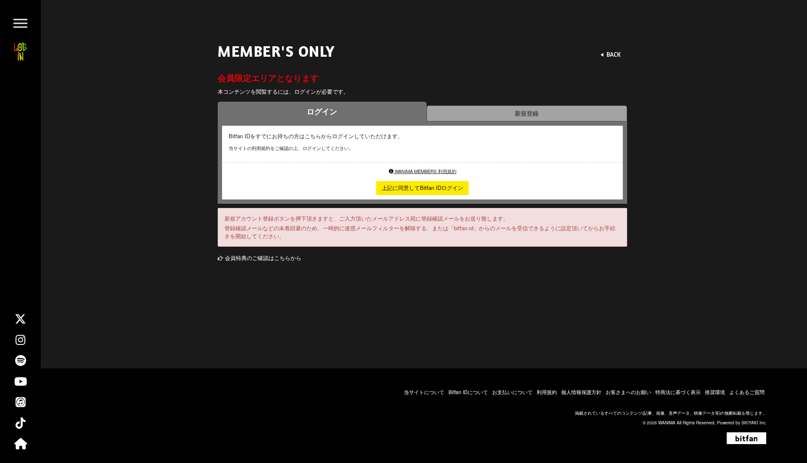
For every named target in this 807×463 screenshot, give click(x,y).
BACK (614, 54)
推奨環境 (715, 391)
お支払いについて (512, 391)
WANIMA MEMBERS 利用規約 (424, 171)
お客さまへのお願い (628, 391)
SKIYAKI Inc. (754, 423)
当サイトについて (424, 391)
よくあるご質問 (747, 391)
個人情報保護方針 (581, 391)
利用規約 (547, 391)
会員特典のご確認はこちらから (263, 258)
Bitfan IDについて (468, 391)
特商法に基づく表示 (678, 391)
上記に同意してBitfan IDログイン (422, 188)
